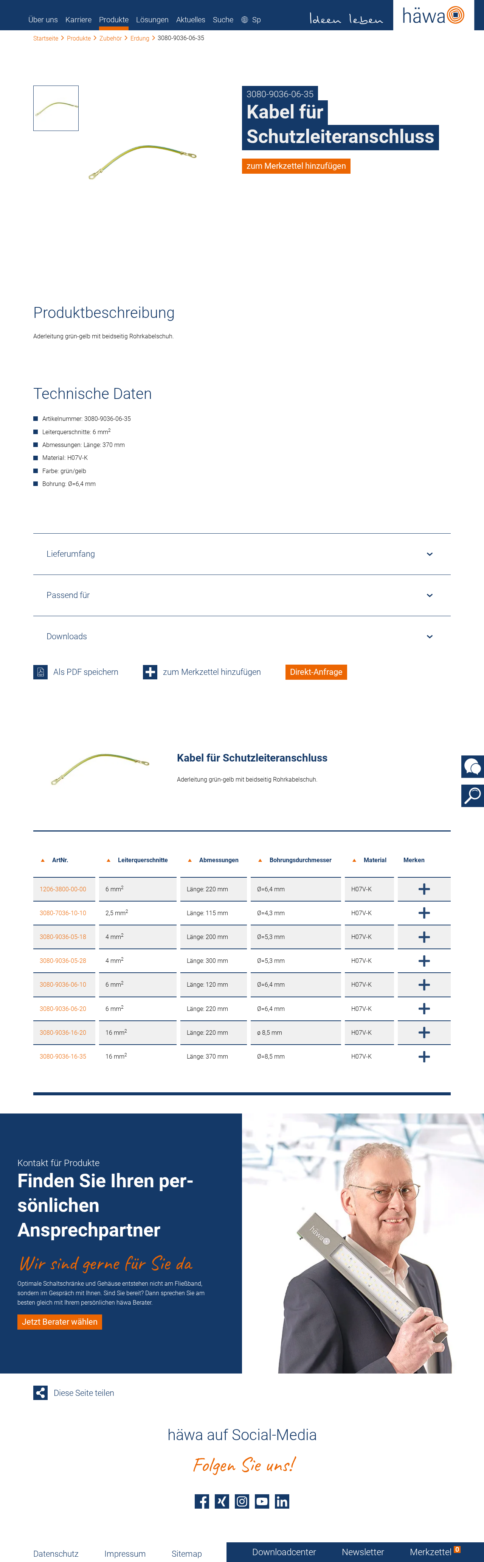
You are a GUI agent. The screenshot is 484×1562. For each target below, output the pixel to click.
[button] (260, 20)
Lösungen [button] (152, 19)
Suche (223, 19)
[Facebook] (202, 1501)
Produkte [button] (114, 19)
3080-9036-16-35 (63, 1056)
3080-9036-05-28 (63, 960)
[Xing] (222, 1501)
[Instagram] (242, 1501)
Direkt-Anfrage (316, 672)
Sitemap (187, 1554)
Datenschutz (56, 1554)
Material (375, 860)
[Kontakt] (472, 766)
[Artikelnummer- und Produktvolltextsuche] (472, 795)
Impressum (125, 1554)
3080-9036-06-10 (63, 984)
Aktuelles (190, 19)
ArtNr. (60, 860)
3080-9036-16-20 (63, 1032)
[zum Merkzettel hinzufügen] (424, 889)
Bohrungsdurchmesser (301, 860)
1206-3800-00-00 (63, 889)
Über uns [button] (43, 19)
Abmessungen (219, 860)
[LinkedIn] (282, 1501)
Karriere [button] (78, 19)
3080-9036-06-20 (63, 1008)
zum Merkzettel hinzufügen (296, 166)
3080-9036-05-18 (63, 937)
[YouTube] (262, 1501)
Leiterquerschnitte (143, 860)
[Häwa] (392, 15)
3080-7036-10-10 (63, 913)
